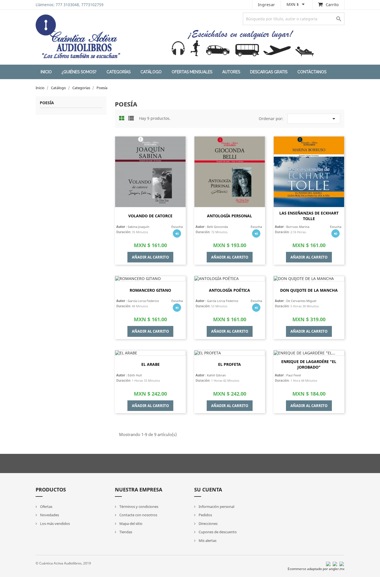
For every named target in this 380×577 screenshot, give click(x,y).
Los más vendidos (54, 523)
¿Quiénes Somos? (79, 72)
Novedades (49, 514)
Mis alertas (207, 540)
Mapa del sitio (130, 523)
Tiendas (125, 531)
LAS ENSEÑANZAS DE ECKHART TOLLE (309, 215)
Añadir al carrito (150, 257)
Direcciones (208, 523)
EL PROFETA (229, 364)
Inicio (46, 72)
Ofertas (45, 506)
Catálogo (151, 72)
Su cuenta (208, 489)
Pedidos (205, 514)
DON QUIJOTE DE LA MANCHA (309, 290)
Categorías (118, 72)
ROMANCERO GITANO (150, 290)
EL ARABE (150, 364)
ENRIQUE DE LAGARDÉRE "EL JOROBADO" (308, 364)
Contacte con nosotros (138, 514)
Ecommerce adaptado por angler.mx (316, 569)
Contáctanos (311, 72)
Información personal (216, 506)
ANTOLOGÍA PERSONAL (229, 215)
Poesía (47, 103)
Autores (231, 72)
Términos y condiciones (138, 506)
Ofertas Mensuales (192, 72)
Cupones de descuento (217, 531)
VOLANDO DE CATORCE (150, 215)
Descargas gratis (268, 72)
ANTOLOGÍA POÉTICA (229, 290)
